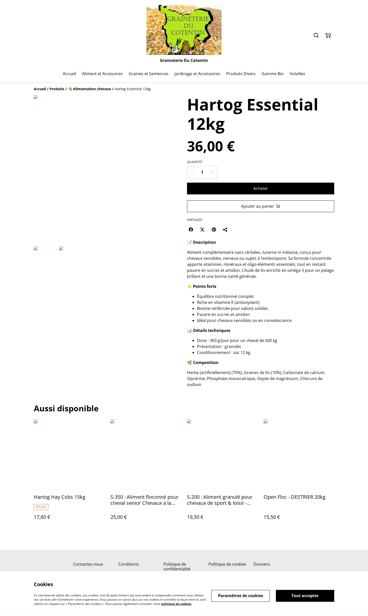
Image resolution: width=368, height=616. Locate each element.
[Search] (316, 35)
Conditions (128, 564)
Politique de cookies (227, 564)
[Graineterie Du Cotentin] (184, 30)
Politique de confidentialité (177, 566)
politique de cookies (176, 603)
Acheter (260, 188)
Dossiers (262, 564)
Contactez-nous (88, 564)
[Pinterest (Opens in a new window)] (214, 229)
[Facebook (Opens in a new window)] (191, 229)
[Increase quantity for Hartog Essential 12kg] (212, 172)
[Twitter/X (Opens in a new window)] (202, 229)
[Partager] (225, 229)
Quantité (194, 162)
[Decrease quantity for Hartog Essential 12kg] (192, 172)
